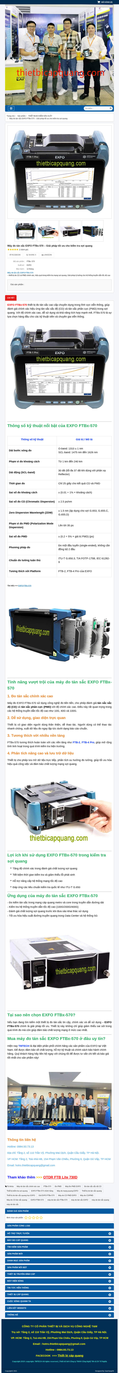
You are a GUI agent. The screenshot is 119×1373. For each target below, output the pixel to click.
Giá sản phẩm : (17, 284)
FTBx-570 (47, 1186)
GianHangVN (109, 1371)
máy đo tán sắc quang (100, 1200)
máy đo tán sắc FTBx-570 (57, 1200)
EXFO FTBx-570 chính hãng (42, 1191)
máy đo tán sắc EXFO (79, 1200)
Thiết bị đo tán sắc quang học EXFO (21, 1195)
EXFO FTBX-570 (37, 1200)
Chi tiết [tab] (10, 298)
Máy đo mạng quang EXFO (67, 1191)
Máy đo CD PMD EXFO (67, 1195)
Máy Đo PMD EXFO (73, 1186)
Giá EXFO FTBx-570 (47, 1195)
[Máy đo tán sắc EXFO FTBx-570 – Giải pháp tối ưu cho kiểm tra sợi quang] (59, 172)
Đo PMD (58, 1186)
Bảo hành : (20, 269)
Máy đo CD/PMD (86, 1195)
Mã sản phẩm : (19, 261)
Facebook (16, 255)
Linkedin (47, 255)
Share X (32, 255)
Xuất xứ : (21, 265)
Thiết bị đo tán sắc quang (92, 1191)
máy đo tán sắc (13, 1204)
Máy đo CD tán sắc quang (17, 1200)
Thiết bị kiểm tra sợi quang (17, 1191)
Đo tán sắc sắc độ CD (92, 1186)
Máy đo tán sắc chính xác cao (28, 1186)
